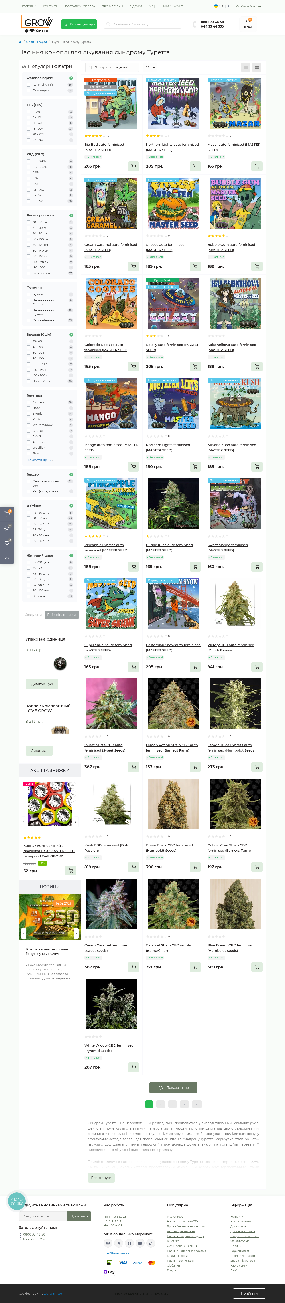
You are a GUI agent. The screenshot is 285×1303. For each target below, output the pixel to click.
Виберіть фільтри (61, 615)
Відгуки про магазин (244, 1236)
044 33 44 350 (212, 26)
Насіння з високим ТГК (182, 1221)
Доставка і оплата (80, 6)
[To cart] (70, 870)
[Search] (108, 24)
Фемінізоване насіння (182, 1246)
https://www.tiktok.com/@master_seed (150, 1243)
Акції (153, 6)
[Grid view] (256, 67)
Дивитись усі (42, 684)
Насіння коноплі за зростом (186, 1251)
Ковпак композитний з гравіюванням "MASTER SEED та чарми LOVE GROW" (49, 850)
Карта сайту (238, 1265)
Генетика (173, 1241)
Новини (235, 1246)
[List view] (245, 67)
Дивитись (39, 751)
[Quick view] (73, 785)
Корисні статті (240, 1251)
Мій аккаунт (173, 6)
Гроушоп (173, 1270)
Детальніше (53, 1293)
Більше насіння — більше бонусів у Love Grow (47, 951)
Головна (29, 6)
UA (221, 6)
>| (196, 1104)
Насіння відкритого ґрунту (185, 1236)
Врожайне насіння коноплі (186, 1226)
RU (229, 6)
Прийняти (249, 1293)
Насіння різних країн (181, 1260)
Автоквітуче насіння (181, 1231)
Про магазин (112, 6)
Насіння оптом (240, 1221)
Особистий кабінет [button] (249, 6)
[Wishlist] (73, 793)
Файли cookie (239, 1241)
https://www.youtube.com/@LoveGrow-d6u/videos (140, 1243)
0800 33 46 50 (212, 22)
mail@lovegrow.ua (117, 1253)
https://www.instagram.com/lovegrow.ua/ (108, 1243)
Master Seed (175, 1216)
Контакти (50, 6)
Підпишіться (79, 1216)
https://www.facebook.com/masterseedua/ (129, 1243)
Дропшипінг (239, 1226)
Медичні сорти (36, 42)
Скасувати (33, 615)
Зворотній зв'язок (242, 1260)
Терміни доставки (242, 1255)
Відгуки (136, 6)
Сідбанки (173, 1265)
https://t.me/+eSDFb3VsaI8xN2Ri (118, 1243)
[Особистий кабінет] (7, 557)
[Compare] (73, 802)
